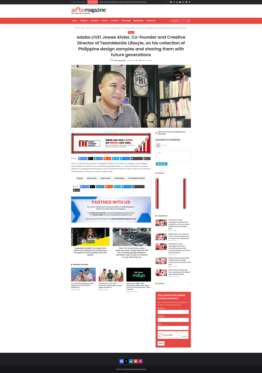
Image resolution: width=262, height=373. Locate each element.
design (80, 178)
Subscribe (139, 21)
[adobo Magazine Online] (88, 10)
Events (104, 21)
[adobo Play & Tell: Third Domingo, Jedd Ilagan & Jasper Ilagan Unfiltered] (111, 275)
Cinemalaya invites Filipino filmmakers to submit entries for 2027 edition (120, 2)
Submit (161, 343)
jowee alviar (92, 178)
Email (160, 324)
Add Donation (161, 164)
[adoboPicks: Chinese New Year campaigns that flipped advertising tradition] (161, 273)
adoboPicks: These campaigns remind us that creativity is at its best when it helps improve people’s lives (179, 224)
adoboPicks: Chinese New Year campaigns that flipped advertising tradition (179, 272)
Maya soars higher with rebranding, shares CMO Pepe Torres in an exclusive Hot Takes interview (138, 286)
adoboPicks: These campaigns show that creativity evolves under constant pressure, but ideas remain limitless (179, 248)
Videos (83, 28)
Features (94, 21)
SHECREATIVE (150, 21)
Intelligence (126, 21)
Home (78, 28)
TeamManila (120, 178)
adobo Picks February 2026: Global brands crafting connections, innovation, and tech (179, 261)
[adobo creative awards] (111, 143)
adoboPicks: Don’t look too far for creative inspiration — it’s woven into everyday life (179, 236)
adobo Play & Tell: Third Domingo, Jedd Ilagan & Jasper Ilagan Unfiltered (110, 285)
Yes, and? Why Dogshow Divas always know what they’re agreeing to (82, 285)
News (74, 21)
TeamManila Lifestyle (137, 178)
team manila (106, 178)
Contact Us (119, 369)
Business (83, 21)
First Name (162, 308)
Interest (114, 21)
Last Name (161, 316)
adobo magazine (118, 60)
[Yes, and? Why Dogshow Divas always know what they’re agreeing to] (83, 275)
